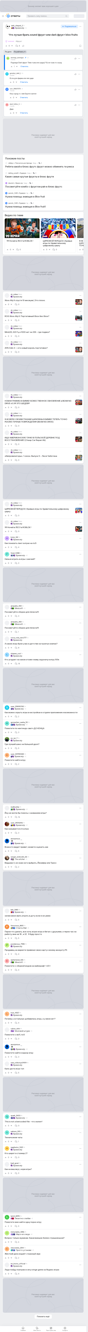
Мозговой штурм (22, 1031)
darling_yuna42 (13, 173)
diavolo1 (11, 183)
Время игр (19, 28)
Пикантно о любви (22, 1218)
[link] (22, 235)
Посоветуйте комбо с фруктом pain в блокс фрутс (33, 186)
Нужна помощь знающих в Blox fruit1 (25, 206)
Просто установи (23, 1250)
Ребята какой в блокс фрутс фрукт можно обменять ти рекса (39, 166)
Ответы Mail (21, 928)
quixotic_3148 (13, 193)
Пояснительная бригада (23, 163)
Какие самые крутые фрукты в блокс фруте (29, 176)
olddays (11, 163)
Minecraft (19, 608)
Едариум (23, 173)
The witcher (20, 859)
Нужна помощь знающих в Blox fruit (25, 196)
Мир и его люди (23, 1234)
